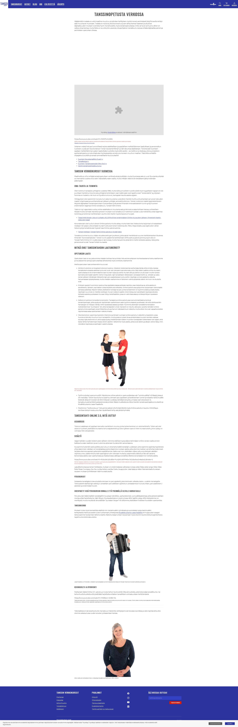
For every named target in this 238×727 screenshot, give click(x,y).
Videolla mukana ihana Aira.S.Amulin (84, 143)
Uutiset (27, 4)
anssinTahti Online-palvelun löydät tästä (106, 232)
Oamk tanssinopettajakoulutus (89, 166)
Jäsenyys (60, 4)
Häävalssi (60, 700)
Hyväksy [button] (229, 723)
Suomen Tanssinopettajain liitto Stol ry (92, 164)
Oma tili (95, 697)
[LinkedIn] (128, 707)
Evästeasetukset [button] (215, 723)
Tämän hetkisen (84, 232)
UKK (40, 4)
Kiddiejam (60, 709)
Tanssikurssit (16, 4)
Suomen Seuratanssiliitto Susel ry (90, 159)
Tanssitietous (61, 706)
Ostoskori (226, 5)
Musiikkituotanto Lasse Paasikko (131, 513)
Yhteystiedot (96, 700)
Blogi (35, 4)
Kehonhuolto (62, 703)
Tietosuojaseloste (98, 703)
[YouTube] (128, 703)
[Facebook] (128, 694)
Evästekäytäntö (97, 706)
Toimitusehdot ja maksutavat (103, 709)
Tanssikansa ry (83, 161)
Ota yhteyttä (49, 4)
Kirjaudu (234, 5)
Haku (219, 5)
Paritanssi (60, 697)
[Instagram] (128, 698)
